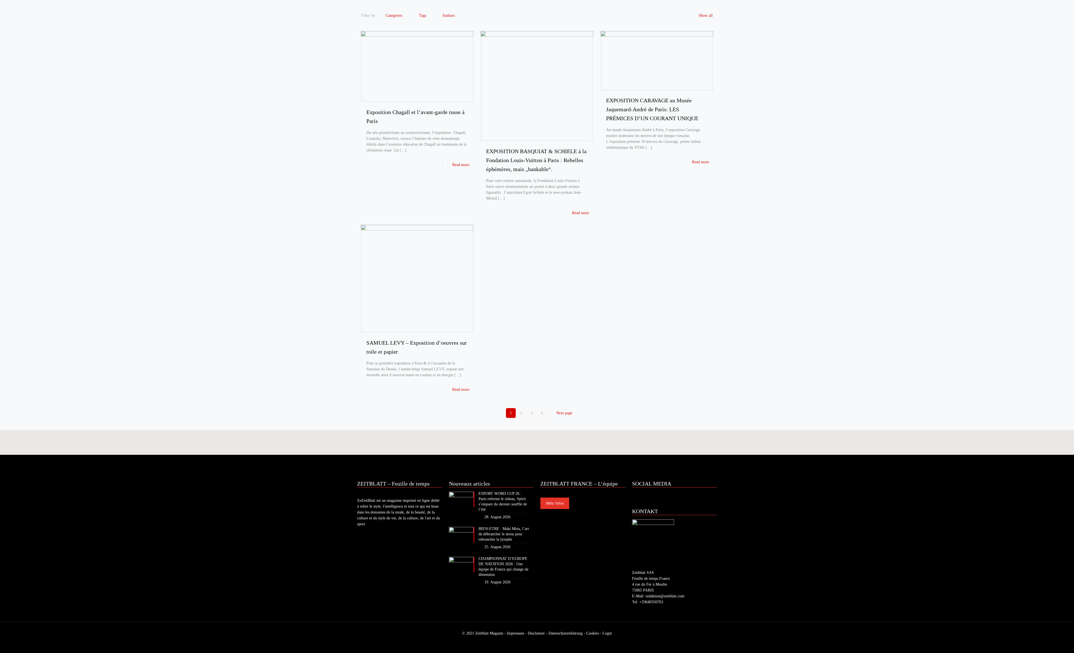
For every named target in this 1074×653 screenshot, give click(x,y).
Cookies (592, 633)
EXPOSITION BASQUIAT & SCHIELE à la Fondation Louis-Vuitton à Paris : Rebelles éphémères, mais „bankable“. (536, 160)
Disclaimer (536, 633)
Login (607, 633)
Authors (448, 15)
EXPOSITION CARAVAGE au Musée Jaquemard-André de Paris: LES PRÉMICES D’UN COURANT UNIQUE (652, 109)
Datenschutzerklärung (565, 633)
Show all (706, 15)
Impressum (515, 633)
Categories (394, 15)
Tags (422, 15)
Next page (564, 413)
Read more (460, 165)
